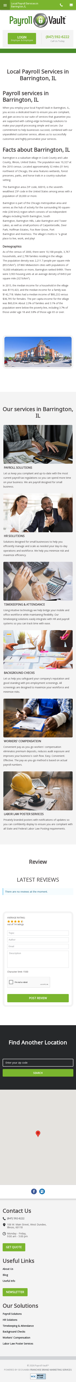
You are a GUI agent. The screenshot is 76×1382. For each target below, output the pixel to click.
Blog (5, 1275)
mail (71, 5)
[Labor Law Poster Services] (38, 790)
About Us (8, 1269)
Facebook (34, 1191)
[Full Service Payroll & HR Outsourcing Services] (38, 20)
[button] (8, 921)
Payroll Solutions (18, 468)
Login (22, 38)
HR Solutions (14, 536)
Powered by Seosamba (38, 1369)
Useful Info (9, 1281)
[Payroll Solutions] (38, 444)
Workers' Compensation (22, 741)
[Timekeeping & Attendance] (38, 581)
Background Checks (19, 673)
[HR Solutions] (38, 512)
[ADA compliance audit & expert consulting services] (38, 1376)
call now (61, 5)
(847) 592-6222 (57, 37)
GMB (42, 1191)
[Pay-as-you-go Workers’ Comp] (38, 718)
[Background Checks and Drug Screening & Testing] (38, 649)
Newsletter (15, 1292)
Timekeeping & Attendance (24, 604)
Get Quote (14, 1247)
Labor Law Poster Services (24, 814)
